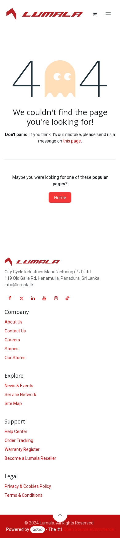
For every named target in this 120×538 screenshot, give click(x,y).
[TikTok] (67, 298)
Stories (11, 348)
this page (72, 141)
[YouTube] (44, 298)
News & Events (19, 385)
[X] (21, 298)
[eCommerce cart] (94, 14)
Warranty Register (22, 449)
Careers (12, 339)
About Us (13, 321)
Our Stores (15, 357)
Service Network (20, 394)
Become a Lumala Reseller (30, 458)
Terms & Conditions (23, 495)
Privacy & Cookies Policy (28, 486)
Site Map (13, 403)
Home (60, 197)
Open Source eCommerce (88, 529)
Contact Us (15, 330)
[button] (60, 514)
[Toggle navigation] (108, 14)
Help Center (16, 431)
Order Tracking (19, 440)
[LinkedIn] (33, 298)
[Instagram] (56, 298)
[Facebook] (10, 298)
